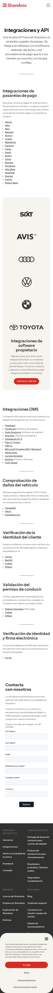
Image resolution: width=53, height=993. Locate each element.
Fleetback (10, 425)
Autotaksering (12, 514)
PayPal (8, 179)
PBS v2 (8, 445)
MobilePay (10, 142)
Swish (8, 152)
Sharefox (9, 435)
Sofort (8, 155)
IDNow (8, 566)
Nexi (7, 128)
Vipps (8, 149)
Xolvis (8, 159)
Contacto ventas (26, 381)
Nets (7, 125)
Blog (29, 896)
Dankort (9, 145)
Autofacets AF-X (13, 439)
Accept (26, 965)
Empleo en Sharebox (14, 903)
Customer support (37, 903)
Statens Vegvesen (14, 609)
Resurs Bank (11, 182)
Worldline (10, 169)
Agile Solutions (13, 432)
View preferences (27, 980)
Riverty (8, 135)
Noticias (7, 920)
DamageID (10, 508)
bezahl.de (10, 172)
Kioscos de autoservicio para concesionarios (36, 854)
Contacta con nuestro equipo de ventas (37, 913)
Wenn (8, 511)
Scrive (8, 657)
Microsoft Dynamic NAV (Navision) (23, 449)
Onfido (8, 563)
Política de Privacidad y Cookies (25, 987)
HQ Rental (10, 428)
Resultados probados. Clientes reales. (37, 867)
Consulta (7, 870)
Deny (26, 972)
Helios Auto (11, 452)
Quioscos (8, 840)
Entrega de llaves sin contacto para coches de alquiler (38, 840)
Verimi (8, 556)
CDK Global (11, 462)
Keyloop (9, 459)
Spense (9, 176)
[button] (46, 938)
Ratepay (9, 132)
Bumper (9, 162)
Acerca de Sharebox (13, 896)
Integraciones (10, 846)
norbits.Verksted (13, 455)
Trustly (8, 138)
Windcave (10, 165)
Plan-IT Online (12, 442)
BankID (9, 560)
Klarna (8, 122)
